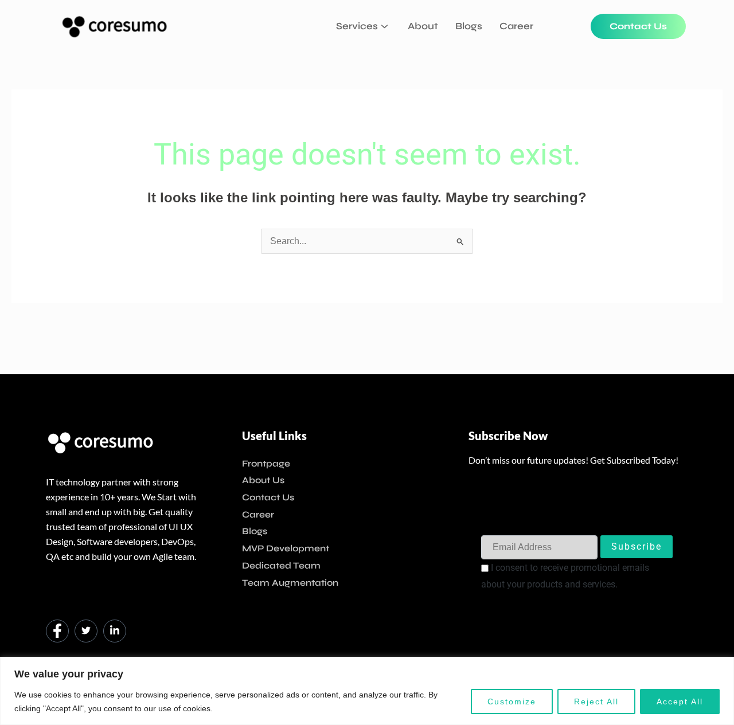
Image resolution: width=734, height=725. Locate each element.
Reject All (596, 701)
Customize (511, 701)
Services (357, 26)
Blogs (468, 26)
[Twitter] (86, 631)
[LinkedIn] (114, 631)
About (423, 26)
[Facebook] (57, 631)
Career (516, 26)
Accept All (680, 701)
